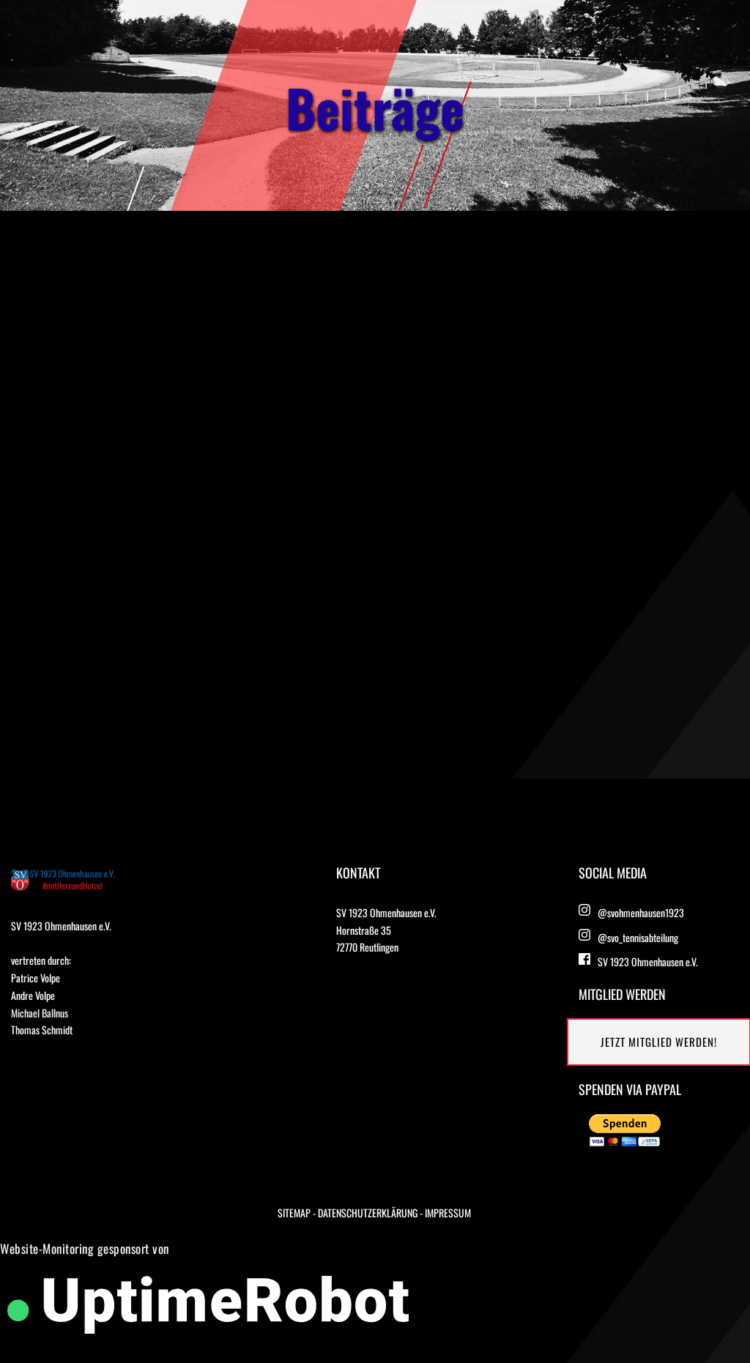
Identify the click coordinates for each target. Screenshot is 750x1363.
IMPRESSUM (448, 1212)
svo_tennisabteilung (642, 937)
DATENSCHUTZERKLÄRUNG (367, 1212)
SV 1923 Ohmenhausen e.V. (648, 961)
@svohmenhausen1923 (641, 912)
